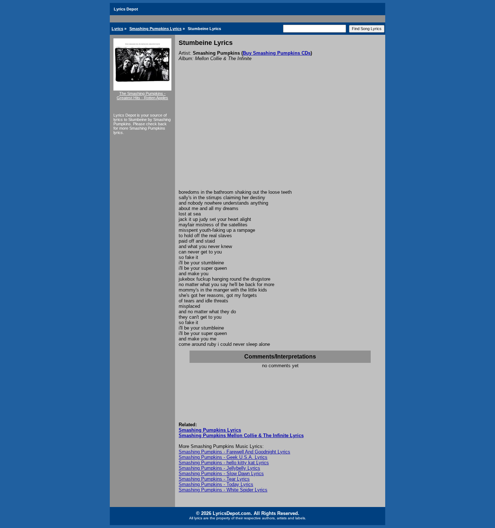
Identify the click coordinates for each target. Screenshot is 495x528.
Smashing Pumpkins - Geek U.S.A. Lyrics (223, 457)
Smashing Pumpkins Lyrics (155, 28)
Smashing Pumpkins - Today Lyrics (216, 484)
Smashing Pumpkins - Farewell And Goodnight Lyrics (234, 451)
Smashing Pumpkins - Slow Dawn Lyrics (221, 473)
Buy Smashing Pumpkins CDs (277, 53)
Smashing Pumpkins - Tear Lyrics (214, 479)
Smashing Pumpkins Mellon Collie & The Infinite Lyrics (241, 435)
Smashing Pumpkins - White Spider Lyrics (223, 490)
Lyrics (117, 28)
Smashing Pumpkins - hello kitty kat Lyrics (224, 462)
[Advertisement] (280, 135)
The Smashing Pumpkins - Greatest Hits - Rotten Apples (142, 95)
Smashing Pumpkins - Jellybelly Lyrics (219, 468)
